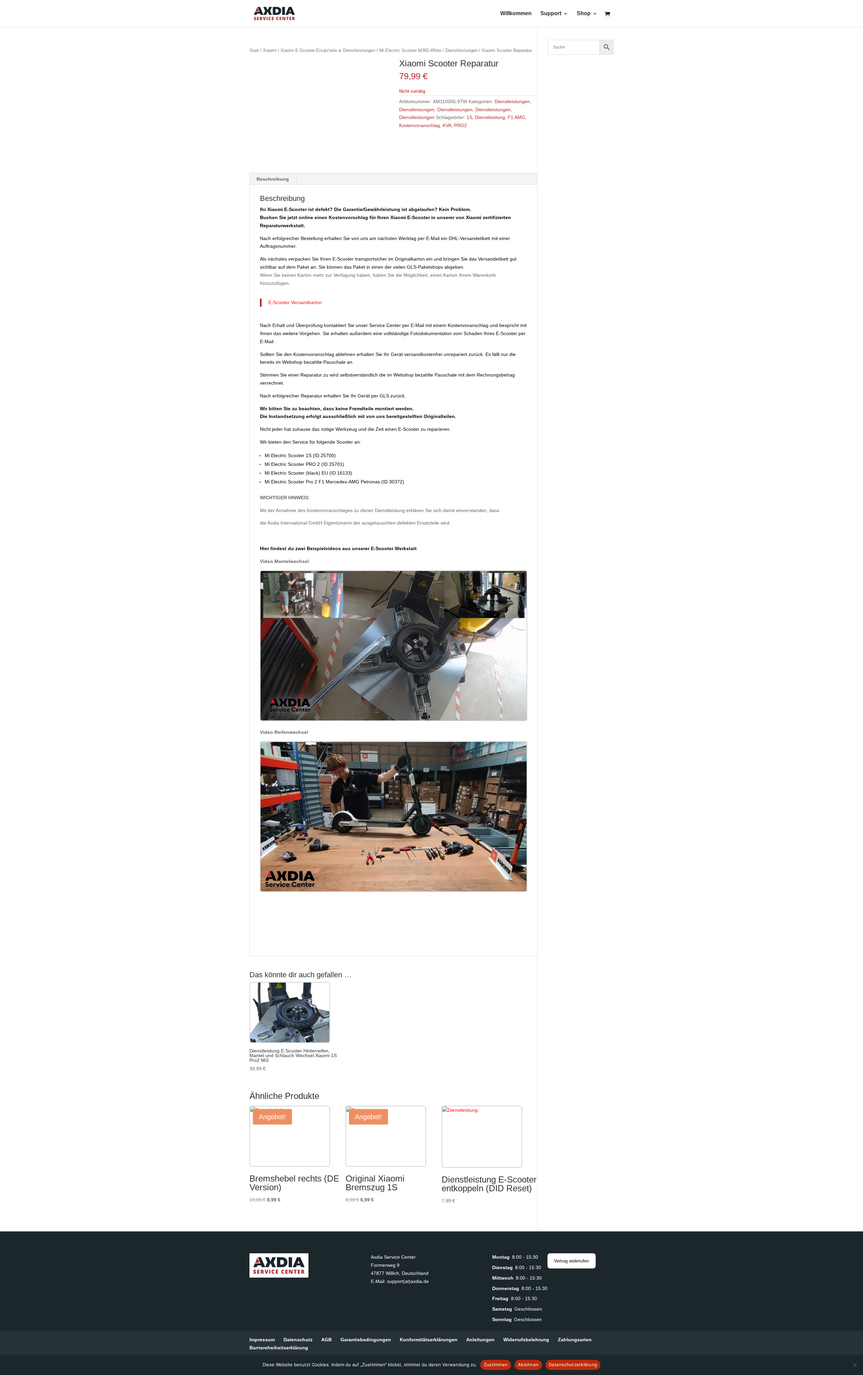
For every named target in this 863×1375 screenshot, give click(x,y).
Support (550, 13)
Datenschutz (298, 1339)
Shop (584, 13)
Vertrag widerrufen (571, 1260)
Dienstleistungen (461, 50)
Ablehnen (528, 1364)
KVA (447, 125)
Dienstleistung (490, 117)
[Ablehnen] (854, 1365)
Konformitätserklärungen (428, 1339)
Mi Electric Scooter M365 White (410, 50)
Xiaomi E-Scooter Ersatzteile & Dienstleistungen (327, 50)
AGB (326, 1339)
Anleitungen (480, 1339)
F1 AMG (516, 117)
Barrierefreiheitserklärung (278, 1347)
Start (254, 50)
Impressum (262, 1339)
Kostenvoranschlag (419, 125)
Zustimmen (496, 1364)
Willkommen (516, 13)
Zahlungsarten (575, 1339)
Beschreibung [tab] (273, 179)
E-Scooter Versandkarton (295, 302)
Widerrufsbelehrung (526, 1339)
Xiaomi (269, 50)
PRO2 (460, 125)
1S (469, 117)
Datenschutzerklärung (573, 1364)
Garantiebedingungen (365, 1339)
